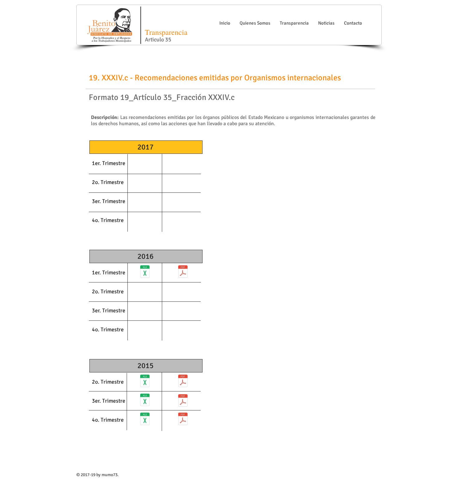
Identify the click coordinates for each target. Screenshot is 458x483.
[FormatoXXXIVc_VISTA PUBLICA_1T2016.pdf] (183, 272)
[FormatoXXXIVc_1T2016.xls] (145, 272)
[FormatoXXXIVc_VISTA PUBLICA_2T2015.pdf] (183, 382)
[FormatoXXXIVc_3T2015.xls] (145, 401)
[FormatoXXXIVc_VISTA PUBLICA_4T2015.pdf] (183, 420)
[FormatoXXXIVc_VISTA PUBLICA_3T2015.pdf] (183, 401)
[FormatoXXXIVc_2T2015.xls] (145, 382)
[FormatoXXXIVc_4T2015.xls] (145, 420)
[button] (255, 23)
